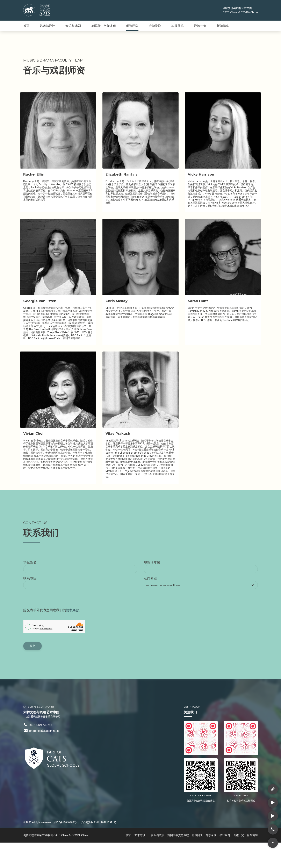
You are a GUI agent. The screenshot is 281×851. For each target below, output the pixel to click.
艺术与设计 (47, 26)
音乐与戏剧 (73, 26)
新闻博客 (223, 26)
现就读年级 (152, 562)
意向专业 (162, 581)
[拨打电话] (273, 829)
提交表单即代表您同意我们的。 (52, 610)
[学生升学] (273, 816)
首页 (26, 26)
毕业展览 (177, 26)
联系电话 (29, 578)
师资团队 (132, 26)
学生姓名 (29, 562)
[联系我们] (273, 789)
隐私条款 (72, 610)
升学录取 (155, 26)
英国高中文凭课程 (103, 26)
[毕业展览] (273, 802)
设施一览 (200, 26)
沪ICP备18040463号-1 (66, 822)
